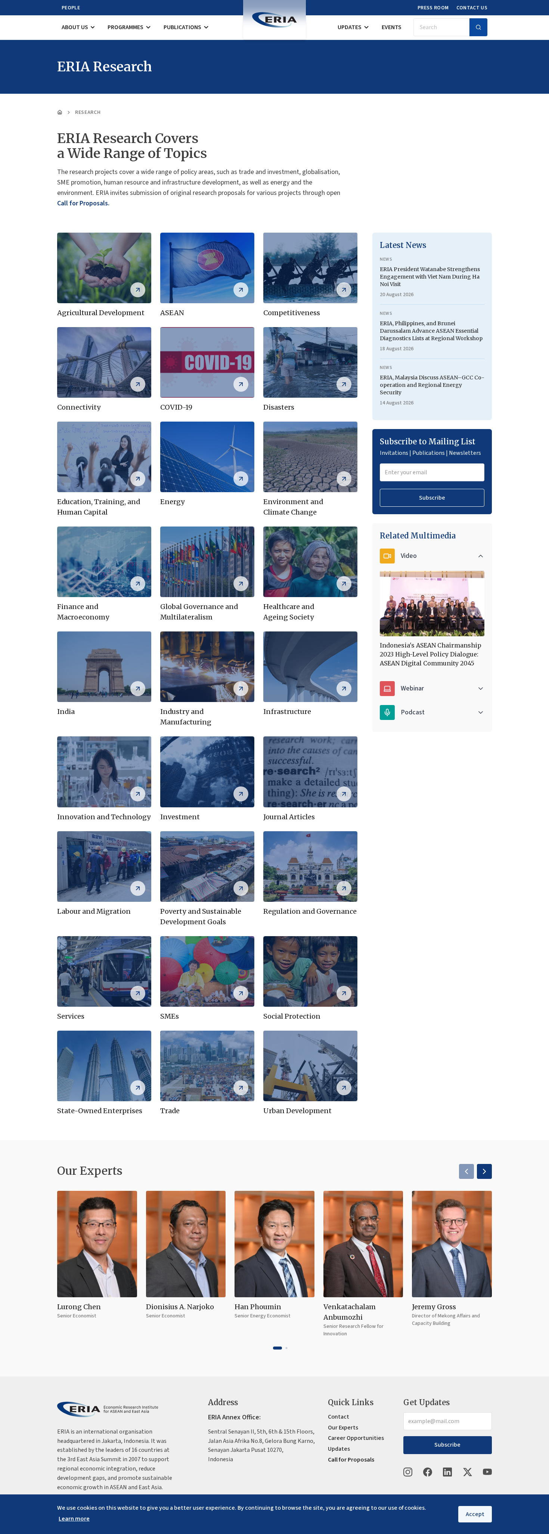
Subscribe (432, 498)
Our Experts (343, 1427)
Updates (350, 27)
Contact (338, 1417)
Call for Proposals (351, 1460)
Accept (475, 1514)
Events (391, 27)
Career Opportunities (356, 1438)
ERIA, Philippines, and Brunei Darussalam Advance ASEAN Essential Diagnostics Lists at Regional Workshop (431, 331)
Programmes (125, 27)
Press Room (433, 8)
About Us (75, 27)
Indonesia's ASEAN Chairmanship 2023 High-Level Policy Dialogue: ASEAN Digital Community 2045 (430, 654)
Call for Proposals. (83, 203)
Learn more (74, 1519)
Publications (182, 27)
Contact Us (472, 8)
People (71, 8)
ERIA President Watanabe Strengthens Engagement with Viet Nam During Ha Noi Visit (430, 277)
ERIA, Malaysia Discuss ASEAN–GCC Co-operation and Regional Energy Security (432, 385)
